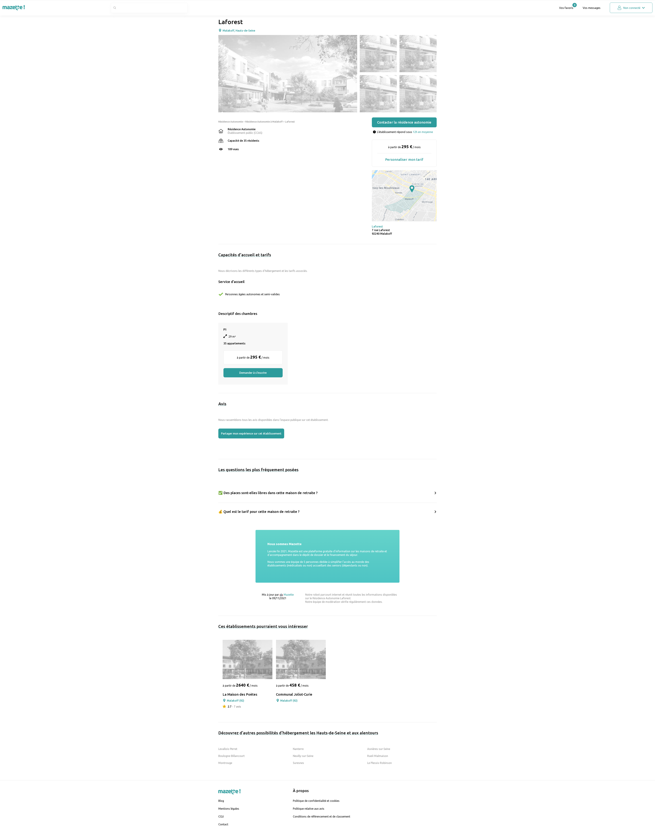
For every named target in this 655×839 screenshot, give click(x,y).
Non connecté (631, 7)
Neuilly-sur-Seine (303, 755)
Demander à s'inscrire (253, 372)
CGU (221, 816)
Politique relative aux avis (308, 808)
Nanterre (298, 748)
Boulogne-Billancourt (231, 755)
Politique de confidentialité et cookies (316, 800)
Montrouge (225, 762)
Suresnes (298, 762)
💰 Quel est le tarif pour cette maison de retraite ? (259, 512)
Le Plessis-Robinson (379, 762)
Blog (221, 800)
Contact (223, 824)
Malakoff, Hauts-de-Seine (239, 30)
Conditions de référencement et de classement (321, 816)
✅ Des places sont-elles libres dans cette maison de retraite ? (268, 493)
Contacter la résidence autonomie (404, 122)
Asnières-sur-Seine (378, 748)
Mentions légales (228, 808)
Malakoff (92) (235, 700)
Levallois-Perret (227, 748)
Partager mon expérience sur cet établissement (251, 433)
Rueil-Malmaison (377, 755)
